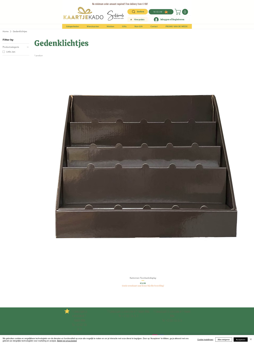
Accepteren (240, 339)
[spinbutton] (143, 294)
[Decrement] (36, 294)
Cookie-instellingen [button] (205, 339)
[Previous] (66, 3)
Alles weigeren (224, 339)
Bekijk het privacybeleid (67, 340)
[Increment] (249, 294)
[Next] (188, 3)
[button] (182, 12)
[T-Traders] (122, 3)
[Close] (250, 339)
